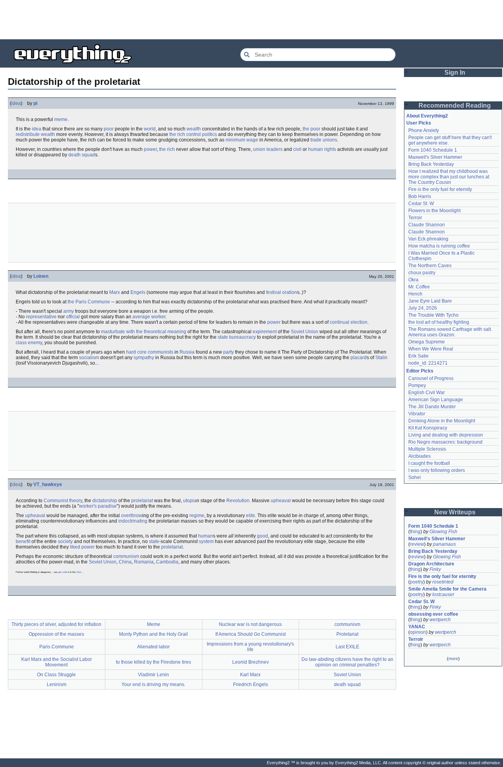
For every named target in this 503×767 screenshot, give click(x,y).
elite (250, 515)
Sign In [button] (454, 72)
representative (41, 316)
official (73, 316)
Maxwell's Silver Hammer (435, 157)
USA (78, 572)
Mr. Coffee (419, 287)
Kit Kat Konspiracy (427, 428)
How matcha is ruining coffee (439, 246)
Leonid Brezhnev (250, 662)
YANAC (416, 626)
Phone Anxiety (423, 130)
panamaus (444, 544)
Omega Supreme (426, 342)
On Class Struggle (56, 674)
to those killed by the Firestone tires (153, 662)
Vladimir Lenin (153, 674)
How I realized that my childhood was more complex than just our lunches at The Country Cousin (449, 177)
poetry (416, 582)
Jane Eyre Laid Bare (430, 301)
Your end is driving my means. (153, 684)
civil (297, 149)
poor (109, 129)
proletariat (142, 500)
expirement (265, 331)
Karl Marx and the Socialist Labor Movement (56, 662)
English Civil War (426, 392)
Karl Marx (250, 674)
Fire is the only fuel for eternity (440, 189)
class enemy (29, 342)
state (154, 541)
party (228, 352)
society (65, 541)
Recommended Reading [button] (455, 105)
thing (415, 531)
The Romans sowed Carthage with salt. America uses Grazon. (450, 332)
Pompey (417, 385)
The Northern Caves (430, 265)
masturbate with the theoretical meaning (143, 331)
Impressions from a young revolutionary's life (250, 646)
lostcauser (443, 594)
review (417, 544)
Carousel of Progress (430, 378)
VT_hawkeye (47, 484)
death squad (81, 155)
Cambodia (167, 562)
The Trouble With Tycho (433, 315)
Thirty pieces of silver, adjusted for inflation (56, 624)
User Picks (418, 123)
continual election (348, 322)
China (125, 562)
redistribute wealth (35, 134)
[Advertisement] (251, 19)
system (206, 541)
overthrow (131, 515)
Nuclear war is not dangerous (250, 624)
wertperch (440, 619)
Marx (114, 292)
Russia (187, 352)
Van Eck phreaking (428, 239)
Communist (56, 500)
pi (35, 103)
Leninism (56, 684)
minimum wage (242, 140)
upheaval (281, 500)
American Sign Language (435, 399)
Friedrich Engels (250, 684)
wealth (194, 129)
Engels (137, 292)
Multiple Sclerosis (427, 449)
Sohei (414, 477)
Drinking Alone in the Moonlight (441, 421)
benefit (23, 541)
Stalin (381, 357)
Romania (144, 562)
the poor (311, 129)
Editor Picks (419, 371)
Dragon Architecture (431, 564)
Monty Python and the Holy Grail (153, 634)
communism (126, 556)
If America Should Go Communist (250, 634)
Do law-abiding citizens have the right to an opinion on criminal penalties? (347, 662)
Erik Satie (418, 356)
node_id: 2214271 (428, 363)
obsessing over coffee (433, 614)
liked (75, 547)
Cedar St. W (421, 203)
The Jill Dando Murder (432, 406)
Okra (413, 280)
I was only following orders (436, 470)
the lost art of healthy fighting (438, 322)
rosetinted (442, 582)
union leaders (268, 149)
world (150, 129)
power (150, 149)
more (453, 658)
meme (61, 119)
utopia (189, 500)
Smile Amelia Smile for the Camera (447, 589)
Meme (153, 624)
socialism (89, 357)
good (262, 536)
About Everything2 (427, 116)
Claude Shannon (426, 225)
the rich (167, 149)
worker (158, 316)
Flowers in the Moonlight (434, 210)
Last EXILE (347, 647)
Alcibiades (419, 456)
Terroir (415, 217)
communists (160, 352)
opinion (418, 632)
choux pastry (421, 272)
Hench (415, 294)
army (68, 311)
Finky (435, 569)
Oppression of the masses (56, 634)
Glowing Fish (443, 531)
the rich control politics (193, 134)
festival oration (281, 292)
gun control (63, 572)
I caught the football (429, 463)
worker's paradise (98, 506)
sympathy (144, 357)
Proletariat (347, 634)
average (141, 316)
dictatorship (104, 500)
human (205, 536)
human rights (322, 149)
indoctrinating (132, 521)
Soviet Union (304, 331)
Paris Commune (56, 647)
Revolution (238, 500)
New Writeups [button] (454, 512)
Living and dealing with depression (445, 435)
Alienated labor (153, 647)
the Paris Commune (89, 302)
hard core (136, 352)
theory (75, 500)
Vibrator (416, 414)
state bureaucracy (237, 337)
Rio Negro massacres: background (445, 442)
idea (16, 103)
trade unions (323, 140)
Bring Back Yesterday (431, 164)
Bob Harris (419, 196)
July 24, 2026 (422, 308)
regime (196, 515)
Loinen (40, 276)
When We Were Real (430, 349)
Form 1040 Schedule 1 (432, 150)
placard (359, 357)
